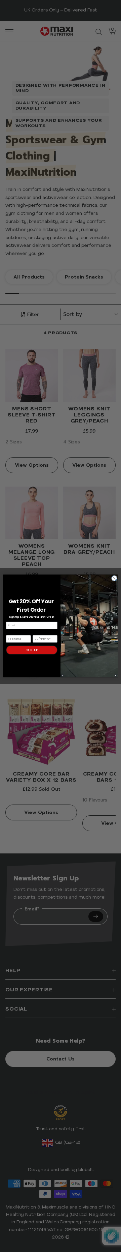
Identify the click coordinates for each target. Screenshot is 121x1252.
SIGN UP (32, 649)
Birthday (38, 632)
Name (9, 632)
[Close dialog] (114, 578)
